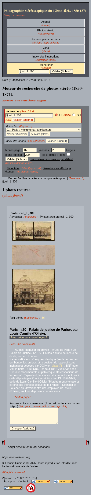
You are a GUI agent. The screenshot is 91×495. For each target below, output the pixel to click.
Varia (46, 47)
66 (43, 317)
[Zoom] (45, 231)
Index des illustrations (45, 56)
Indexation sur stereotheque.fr (29, 337)
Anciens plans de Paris (46, 39)
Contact (23, 481)
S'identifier (13, 168)
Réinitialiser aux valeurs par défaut (51, 159)
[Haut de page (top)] (3, 442)
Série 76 (57, 365)
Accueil (45, 21)
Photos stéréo (45, 30)
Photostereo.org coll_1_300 (56, 216)
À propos (10, 481)
